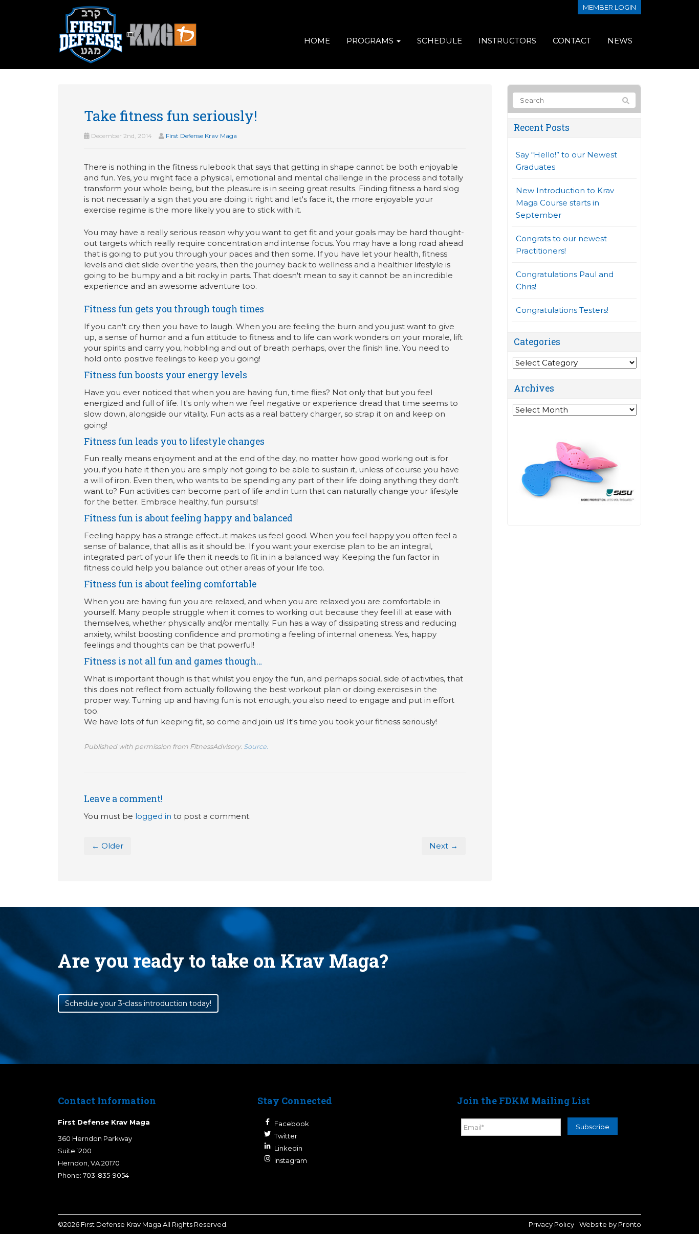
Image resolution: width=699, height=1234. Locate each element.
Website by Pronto (610, 1224)
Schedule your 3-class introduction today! (138, 1003)
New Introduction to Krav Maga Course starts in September (565, 203)
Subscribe (592, 1127)
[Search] (626, 101)
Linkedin (288, 1148)
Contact (572, 40)
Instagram (290, 1160)
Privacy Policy (551, 1224)
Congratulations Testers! (562, 310)
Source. (256, 746)
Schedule (439, 40)
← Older (107, 846)
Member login (609, 7)
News (619, 40)
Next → (443, 846)
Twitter (285, 1136)
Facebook (291, 1123)
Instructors (507, 40)
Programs (371, 40)
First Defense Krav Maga (201, 136)
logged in (153, 816)
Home (317, 40)
